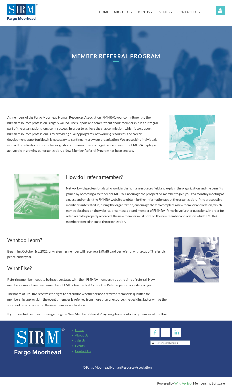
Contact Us (83, 351)
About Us (81, 335)
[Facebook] (155, 332)
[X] (165, 332)
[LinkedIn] (176, 332)
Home (79, 330)
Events (80, 346)
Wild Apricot (183, 383)
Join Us (80, 340)
